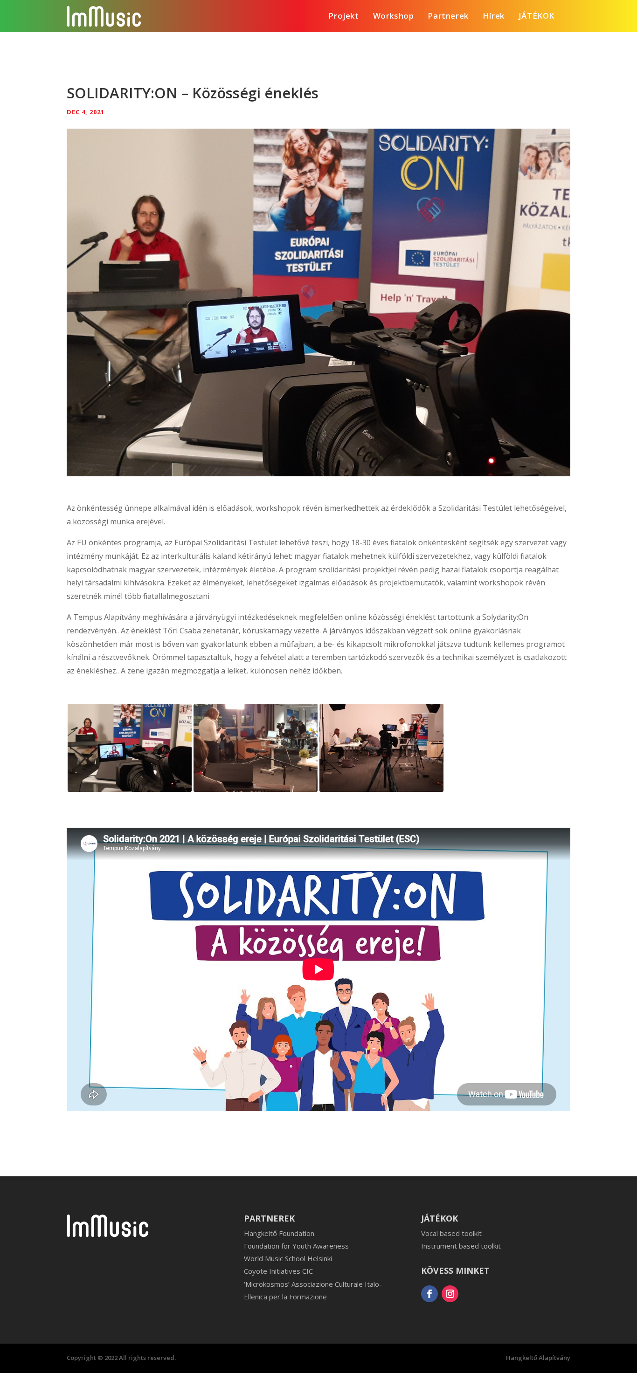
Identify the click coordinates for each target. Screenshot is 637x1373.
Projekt (343, 17)
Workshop (393, 17)
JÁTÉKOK (536, 17)
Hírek (494, 17)
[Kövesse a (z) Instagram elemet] (450, 1293)
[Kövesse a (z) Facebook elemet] (429, 1293)
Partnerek (448, 17)
